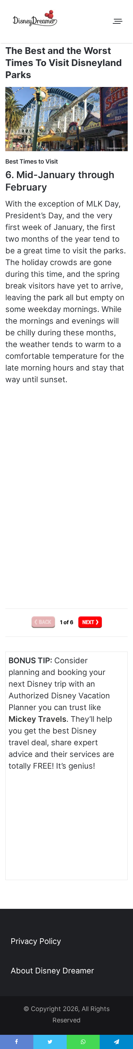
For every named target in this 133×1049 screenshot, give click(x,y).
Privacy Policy (36, 941)
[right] (90, 622)
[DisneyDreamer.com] (35, 19)
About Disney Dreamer (52, 970)
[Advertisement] (66, 534)
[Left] (44, 622)
